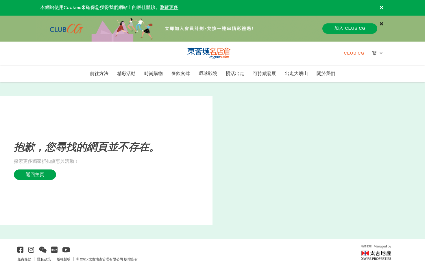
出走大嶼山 (296, 74)
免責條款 (24, 259)
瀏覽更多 (169, 8)
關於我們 (326, 74)
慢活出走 (235, 74)
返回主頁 (35, 174)
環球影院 (208, 74)
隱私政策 (44, 259)
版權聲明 (64, 259)
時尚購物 (153, 74)
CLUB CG (354, 53)
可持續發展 (264, 74)
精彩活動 (126, 74)
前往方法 (99, 74)
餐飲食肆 (180, 74)
